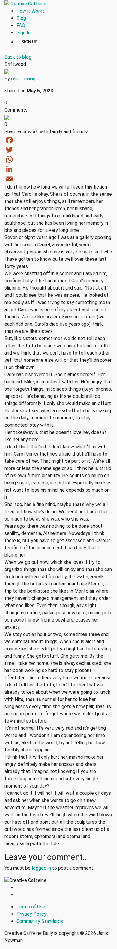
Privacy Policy (31, 914)
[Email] (58, 178)
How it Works (30, 11)
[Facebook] (58, 140)
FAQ (20, 25)
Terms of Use (30, 907)
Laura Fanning (23, 79)
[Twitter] (58, 150)
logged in (41, 868)
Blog (21, 18)
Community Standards (39, 921)
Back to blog (18, 57)
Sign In (23, 32)
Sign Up (29, 41)
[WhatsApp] (58, 159)
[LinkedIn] (58, 169)
